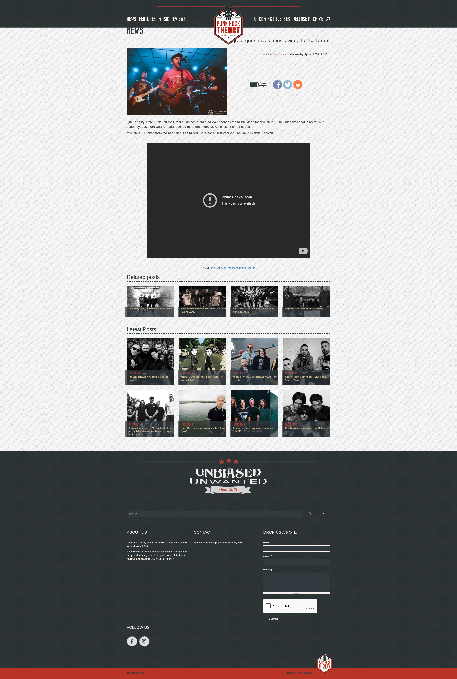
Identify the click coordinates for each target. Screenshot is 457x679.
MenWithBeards (304, 673)
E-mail (267, 556)
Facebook (132, 641)
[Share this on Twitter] (287, 84)
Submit (273, 618)
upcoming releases (272, 19)
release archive (308, 19)
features (147, 19)
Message (269, 569)
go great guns (218, 267)
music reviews (172, 19)
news (131, 19)
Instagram (144, 641)
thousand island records (241, 267)
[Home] (228, 24)
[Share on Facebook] (277, 84)
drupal (142, 673)
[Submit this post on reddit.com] (298, 84)
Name (267, 543)
